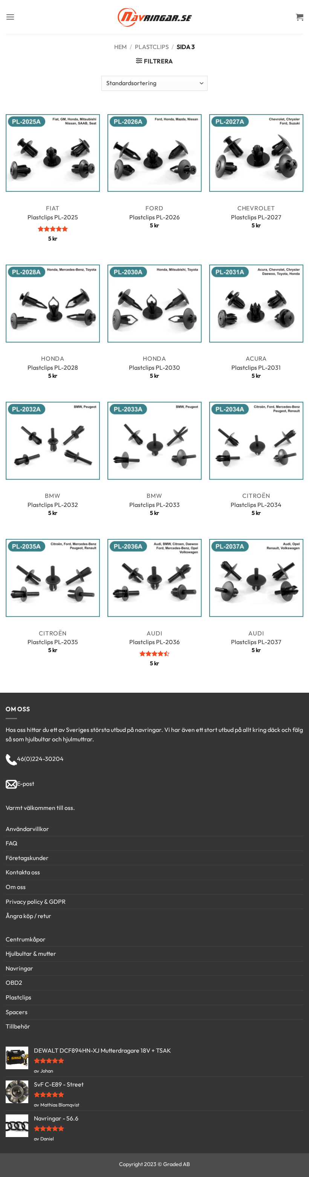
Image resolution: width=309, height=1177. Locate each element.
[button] (10, 17)
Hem (120, 47)
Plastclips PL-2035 (53, 642)
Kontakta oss (23, 872)
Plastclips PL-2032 (53, 504)
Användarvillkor (27, 829)
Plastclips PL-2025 (53, 217)
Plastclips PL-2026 (154, 217)
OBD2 (14, 982)
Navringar (19, 968)
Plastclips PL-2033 (154, 504)
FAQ (11, 843)
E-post (25, 783)
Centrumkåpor (26, 939)
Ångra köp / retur (28, 916)
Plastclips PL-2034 (256, 504)
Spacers (17, 1012)
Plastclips (152, 47)
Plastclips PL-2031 (256, 367)
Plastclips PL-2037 (256, 642)
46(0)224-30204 (40, 758)
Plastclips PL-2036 (154, 642)
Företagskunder (27, 858)
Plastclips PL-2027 (256, 217)
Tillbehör (18, 1026)
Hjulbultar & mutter (31, 953)
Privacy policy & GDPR (36, 901)
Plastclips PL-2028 (53, 367)
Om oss (16, 887)
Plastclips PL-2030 (154, 367)
